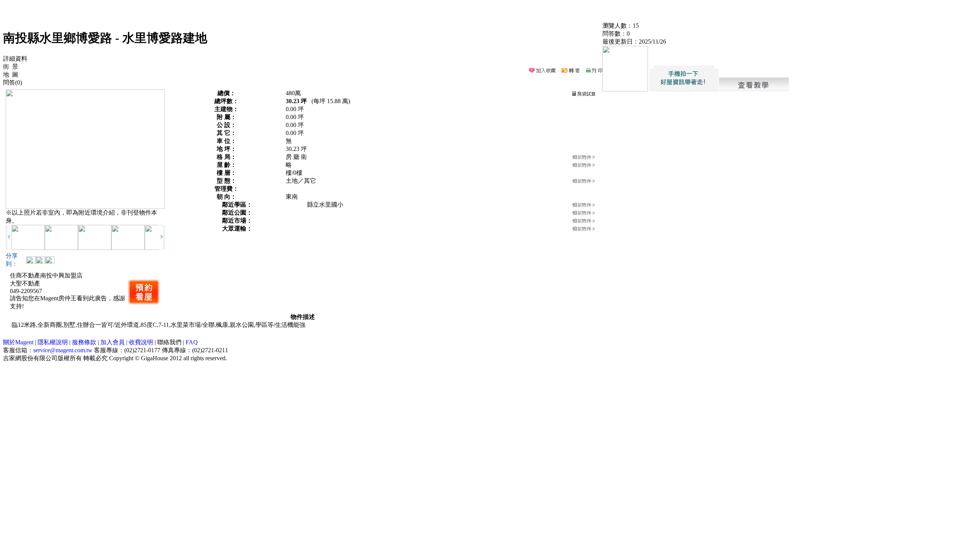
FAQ (192, 342)
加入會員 (112, 342)
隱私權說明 (53, 342)
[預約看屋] (144, 292)
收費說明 (141, 342)
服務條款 (84, 342)
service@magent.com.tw (62, 350)
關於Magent (18, 342)
